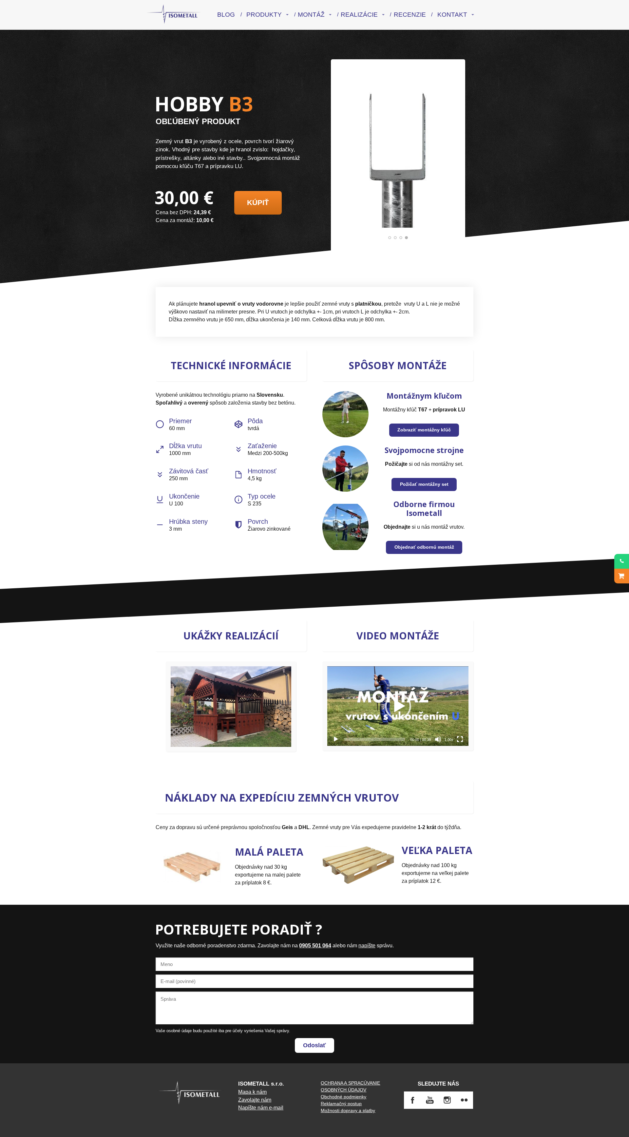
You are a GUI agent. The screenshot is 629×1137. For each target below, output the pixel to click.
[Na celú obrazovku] (460, 739)
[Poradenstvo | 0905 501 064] (621, 561)
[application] (397, 706)
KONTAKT (452, 14)
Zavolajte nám (254, 1100)
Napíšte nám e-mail (260, 1107)
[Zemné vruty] (174, 15)
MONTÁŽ (311, 14)
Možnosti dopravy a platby (348, 1110)
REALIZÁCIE (359, 14)
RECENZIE (410, 14)
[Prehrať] (336, 739)
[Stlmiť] (438, 739)
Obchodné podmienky (343, 1096)
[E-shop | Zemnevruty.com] (621, 576)
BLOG (226, 14)
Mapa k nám (252, 1092)
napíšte (366, 945)
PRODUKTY (264, 14)
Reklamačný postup (341, 1103)
